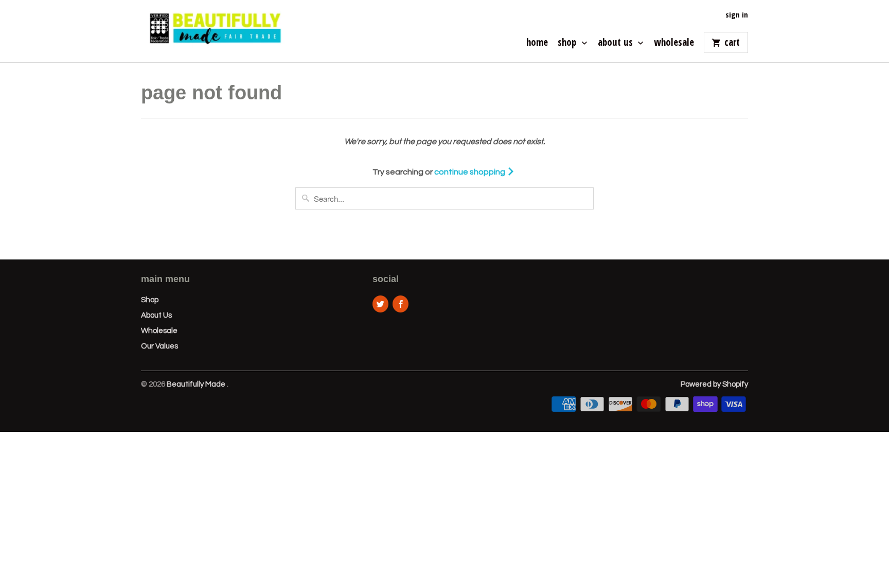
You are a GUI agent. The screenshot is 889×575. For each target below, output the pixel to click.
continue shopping (470, 172)
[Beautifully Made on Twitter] (380, 303)
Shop (568, 43)
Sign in (736, 15)
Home (537, 43)
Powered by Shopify (714, 384)
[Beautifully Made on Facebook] (400, 303)
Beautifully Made (197, 384)
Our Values (159, 346)
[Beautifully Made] (213, 31)
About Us (616, 43)
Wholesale (674, 43)
